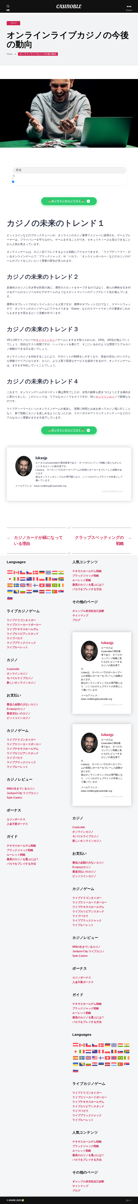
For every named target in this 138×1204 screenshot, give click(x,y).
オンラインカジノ (17, 673)
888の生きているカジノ (21, 788)
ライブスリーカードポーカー (24, 624)
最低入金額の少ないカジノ (23, 704)
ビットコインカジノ (19, 718)
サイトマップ (80, 615)
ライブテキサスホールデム (23, 629)
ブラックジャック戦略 (20, 850)
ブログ (13, 23)
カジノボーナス (16, 819)
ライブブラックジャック (21, 642)
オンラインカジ (45, 339)
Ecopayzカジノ (16, 708)
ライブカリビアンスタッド (23, 633)
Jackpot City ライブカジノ (23, 793)
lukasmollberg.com (112, 491)
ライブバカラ (15, 638)
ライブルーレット (17, 647)
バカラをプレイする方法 (21, 863)
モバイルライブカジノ (20, 678)
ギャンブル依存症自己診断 (88, 611)
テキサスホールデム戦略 (21, 845)
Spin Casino (14, 797)
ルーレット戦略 (16, 854)
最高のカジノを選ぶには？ (23, 859)
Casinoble (13, 669)
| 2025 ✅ (20, 1200)
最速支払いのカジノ (19, 713)
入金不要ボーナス (17, 823)
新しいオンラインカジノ (21, 682)
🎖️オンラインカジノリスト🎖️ (66, 201)
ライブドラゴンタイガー (21, 620)
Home (9, 54)
